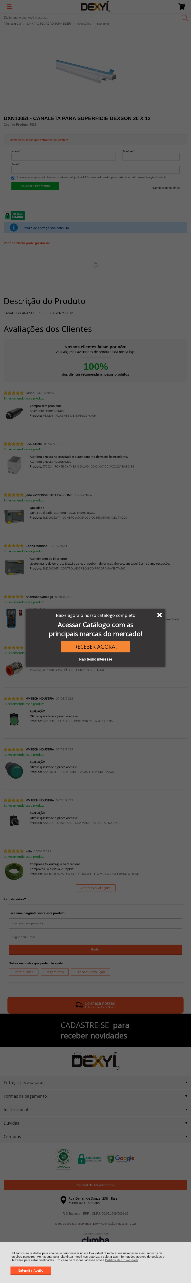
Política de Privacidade (121, 1260)
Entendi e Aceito (30, 1270)
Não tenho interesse (95, 659)
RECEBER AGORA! (95, 646)
